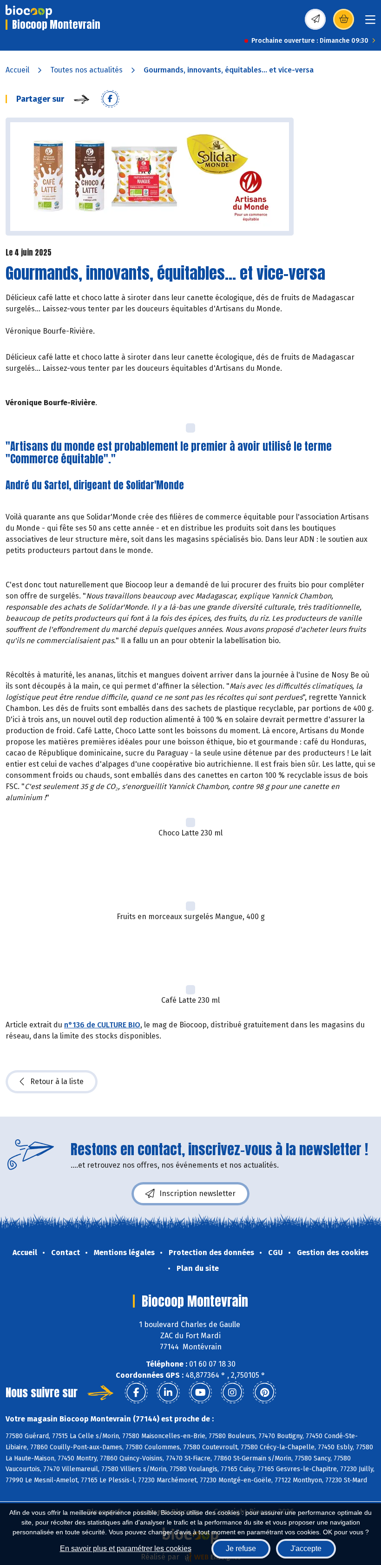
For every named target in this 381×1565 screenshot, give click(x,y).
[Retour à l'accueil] (29, 12)
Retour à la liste (57, 1081)
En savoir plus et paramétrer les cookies (125, 1548)
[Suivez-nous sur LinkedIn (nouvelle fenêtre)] (168, 1392)
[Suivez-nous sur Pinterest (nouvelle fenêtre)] (264, 1392)
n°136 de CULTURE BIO (102, 1024)
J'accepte (306, 1548)
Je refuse (241, 1548)
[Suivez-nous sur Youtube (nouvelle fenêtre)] (200, 1392)
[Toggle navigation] (370, 22)
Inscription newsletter (197, 1193)
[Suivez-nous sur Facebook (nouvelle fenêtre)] (136, 1392)
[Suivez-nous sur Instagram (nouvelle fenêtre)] (232, 1392)
